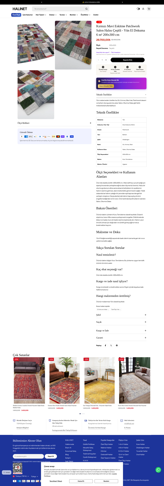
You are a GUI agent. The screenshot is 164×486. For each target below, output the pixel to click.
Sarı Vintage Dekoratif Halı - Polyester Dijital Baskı (97, 405)
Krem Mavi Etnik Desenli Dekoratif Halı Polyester (132, 405)
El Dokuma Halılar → (103, 309)
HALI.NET (126, 480)
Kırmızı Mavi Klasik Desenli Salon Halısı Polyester (62, 405)
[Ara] (86, 9)
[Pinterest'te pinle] (117, 345)
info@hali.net (129, 423)
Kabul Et (81, 481)
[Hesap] (143, 9)
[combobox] (60, 8)
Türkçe (33, 476)
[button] (42, 2)
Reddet (106, 481)
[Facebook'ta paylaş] (105, 345)
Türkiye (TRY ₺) (21, 476)
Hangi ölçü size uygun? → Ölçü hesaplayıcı (108, 52)
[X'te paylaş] (111, 345)
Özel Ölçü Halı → (116, 309)
